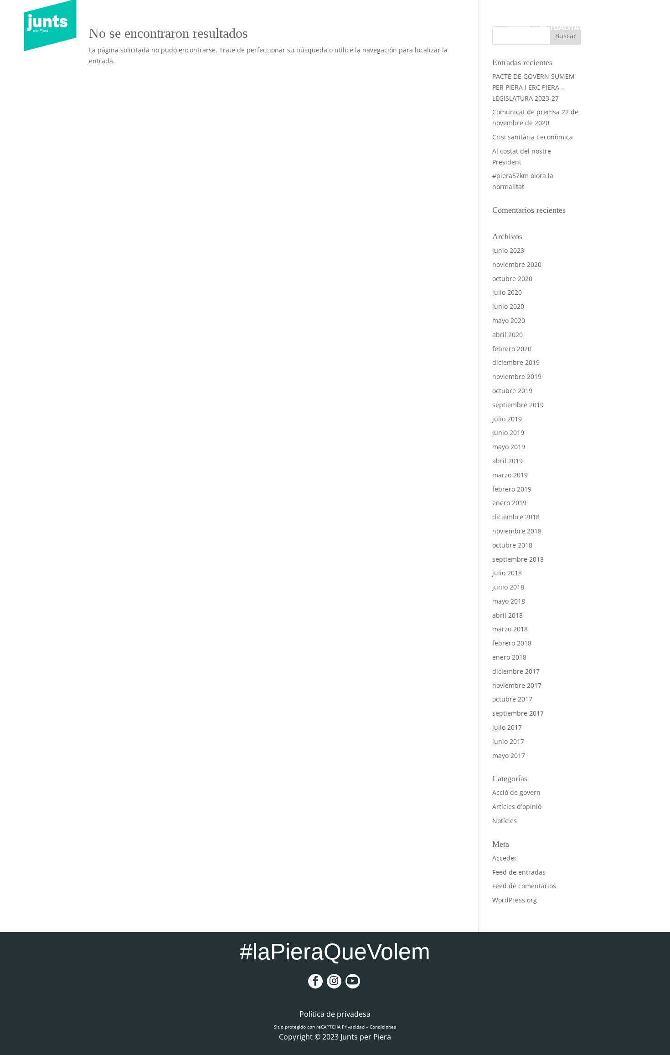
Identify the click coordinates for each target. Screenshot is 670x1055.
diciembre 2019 (516, 362)
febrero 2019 (511, 489)
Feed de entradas (519, 872)
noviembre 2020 (516, 264)
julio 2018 (507, 572)
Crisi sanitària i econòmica (532, 137)
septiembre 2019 (518, 404)
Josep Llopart (412, 28)
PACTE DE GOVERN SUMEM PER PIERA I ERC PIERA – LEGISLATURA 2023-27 (533, 87)
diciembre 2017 (516, 671)
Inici (364, 28)
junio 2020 (508, 306)
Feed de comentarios (524, 885)
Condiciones (383, 1027)
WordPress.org (514, 900)
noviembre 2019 (516, 376)
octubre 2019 (512, 390)
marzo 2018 (510, 629)
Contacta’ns (627, 28)
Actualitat (560, 28)
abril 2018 (507, 615)
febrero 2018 (511, 643)
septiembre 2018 (518, 559)
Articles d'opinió (516, 806)
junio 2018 (508, 587)
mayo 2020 (508, 320)
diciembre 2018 (516, 516)
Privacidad (353, 1027)
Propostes (473, 28)
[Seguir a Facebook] (315, 981)
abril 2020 (507, 334)
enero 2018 (509, 657)
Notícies (504, 820)
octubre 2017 (512, 699)
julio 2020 (507, 292)
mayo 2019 (508, 446)
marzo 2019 (510, 475)
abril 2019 (507, 460)
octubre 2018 (512, 545)
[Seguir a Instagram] (334, 981)
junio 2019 (508, 432)
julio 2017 (507, 727)
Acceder (504, 858)
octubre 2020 (512, 278)
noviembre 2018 (516, 531)
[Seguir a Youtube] (352, 981)
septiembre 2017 (518, 713)
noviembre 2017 (516, 685)
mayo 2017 (508, 755)
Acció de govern (516, 792)
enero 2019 (509, 502)
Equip (517, 28)
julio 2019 (507, 419)
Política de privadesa (335, 1015)
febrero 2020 (511, 348)
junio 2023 (508, 250)
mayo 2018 (508, 601)
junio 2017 (508, 741)
